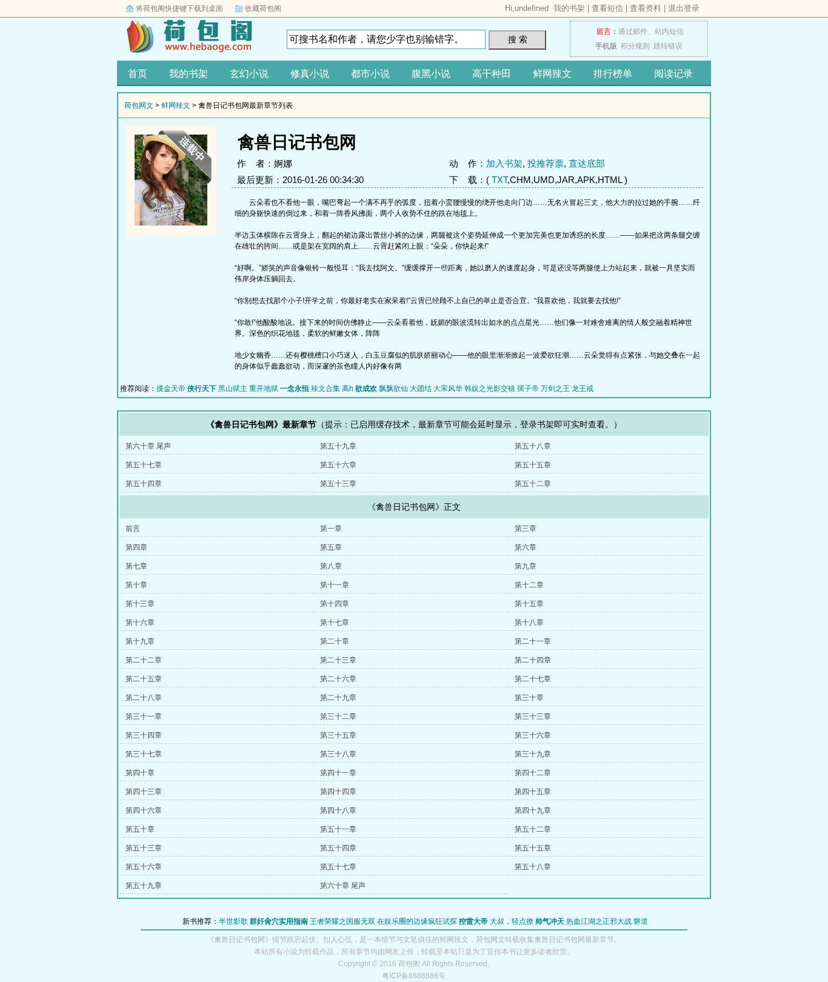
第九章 (525, 566)
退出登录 (683, 8)
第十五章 (529, 604)
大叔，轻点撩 (511, 921)
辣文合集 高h (332, 388)
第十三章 (140, 604)
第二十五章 (143, 679)
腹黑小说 (431, 73)
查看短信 (607, 8)
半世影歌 (233, 921)
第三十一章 (143, 716)
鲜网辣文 (552, 73)
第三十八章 (338, 754)
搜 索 (517, 39)
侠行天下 (201, 388)
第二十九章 (338, 697)
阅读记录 (673, 73)
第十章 (136, 585)
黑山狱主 (232, 388)
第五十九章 (338, 446)
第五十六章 (338, 465)
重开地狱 (263, 388)
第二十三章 (338, 660)
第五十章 (140, 829)
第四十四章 (338, 791)
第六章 (525, 547)
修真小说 (309, 73)
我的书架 (569, 8)
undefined (532, 8)
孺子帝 (528, 388)
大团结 (421, 388)
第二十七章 (533, 679)
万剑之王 (555, 388)
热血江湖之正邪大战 (599, 921)
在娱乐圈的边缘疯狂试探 (417, 921)
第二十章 (334, 641)
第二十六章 (338, 679)
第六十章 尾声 (148, 446)
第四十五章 (533, 791)
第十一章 (334, 585)
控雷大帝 (473, 921)
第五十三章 (338, 483)
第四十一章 (338, 773)
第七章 (136, 566)
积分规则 (635, 46)
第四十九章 (533, 810)
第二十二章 (143, 660)
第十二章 (529, 585)
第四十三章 (143, 791)
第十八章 (529, 622)
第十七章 (334, 622)
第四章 (136, 547)
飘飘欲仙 (393, 388)
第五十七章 (143, 465)
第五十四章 (143, 483)
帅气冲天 (549, 921)
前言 (132, 528)
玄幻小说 (249, 73)
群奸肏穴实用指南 (279, 921)
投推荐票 (545, 163)
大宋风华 (447, 388)
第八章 (331, 566)
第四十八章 (338, 810)
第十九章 (140, 641)
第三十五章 (338, 735)
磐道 (640, 921)
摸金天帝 (170, 388)
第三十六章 (533, 735)
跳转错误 (668, 46)
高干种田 (491, 73)
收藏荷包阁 (263, 8)
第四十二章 (533, 773)
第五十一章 (338, 829)
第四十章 (140, 773)
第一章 (331, 528)
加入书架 (504, 163)
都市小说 (370, 73)
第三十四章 (143, 735)
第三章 (525, 528)
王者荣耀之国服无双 (342, 921)
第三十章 (529, 697)
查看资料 (645, 8)
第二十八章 (143, 697)
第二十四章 (533, 660)
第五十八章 (533, 446)
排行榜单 (612, 73)
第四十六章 (143, 810)
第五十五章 (533, 465)
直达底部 (587, 163)
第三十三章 (533, 716)
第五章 (331, 547)
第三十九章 (533, 754)
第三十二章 (338, 716)
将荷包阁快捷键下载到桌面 (179, 8)
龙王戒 (582, 388)
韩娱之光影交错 (489, 388)
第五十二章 (533, 483)
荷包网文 (193, 36)
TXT (499, 180)
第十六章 (140, 622)
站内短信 (669, 31)
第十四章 (334, 604)
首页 (137, 73)
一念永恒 (294, 388)
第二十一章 (533, 641)
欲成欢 (366, 388)
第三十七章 (143, 754)
